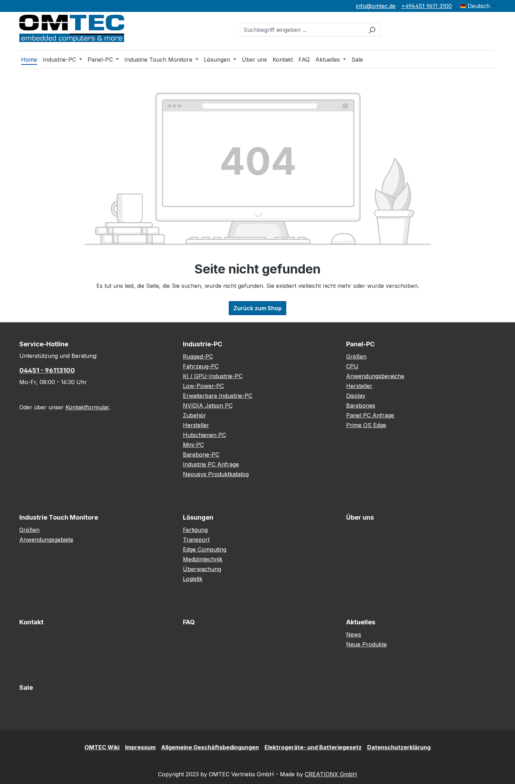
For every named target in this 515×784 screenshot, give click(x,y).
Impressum (140, 747)
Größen (356, 356)
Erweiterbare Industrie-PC (217, 395)
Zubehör (194, 415)
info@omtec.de (376, 5)
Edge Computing (204, 549)
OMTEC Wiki (101, 747)
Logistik (192, 578)
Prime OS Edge (366, 425)
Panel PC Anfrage (370, 415)
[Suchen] (372, 30)
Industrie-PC (202, 344)
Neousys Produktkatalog (216, 474)
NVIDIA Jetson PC (208, 405)
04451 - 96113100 (47, 370)
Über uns (360, 517)
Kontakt (31, 622)
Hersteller (196, 425)
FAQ (189, 622)
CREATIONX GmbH (331, 774)
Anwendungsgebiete (46, 539)
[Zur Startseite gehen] (71, 28)
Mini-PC (193, 444)
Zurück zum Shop (257, 308)
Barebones (360, 405)
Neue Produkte (366, 644)
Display (355, 395)
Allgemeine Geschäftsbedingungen (210, 747)
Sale (26, 687)
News (353, 634)
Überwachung (202, 569)
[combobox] (302, 30)
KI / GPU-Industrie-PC (212, 376)
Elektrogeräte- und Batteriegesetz (313, 747)
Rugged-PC (198, 356)
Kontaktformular (87, 407)
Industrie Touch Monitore (58, 517)
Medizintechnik (202, 559)
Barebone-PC (201, 454)
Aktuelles (360, 622)
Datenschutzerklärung (399, 747)
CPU (352, 366)
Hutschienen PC (204, 434)
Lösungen (198, 517)
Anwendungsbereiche (375, 376)
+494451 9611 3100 (426, 5)
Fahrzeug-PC (201, 366)
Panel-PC (360, 344)
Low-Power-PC (203, 385)
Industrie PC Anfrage (211, 464)
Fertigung (195, 529)
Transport (196, 539)
